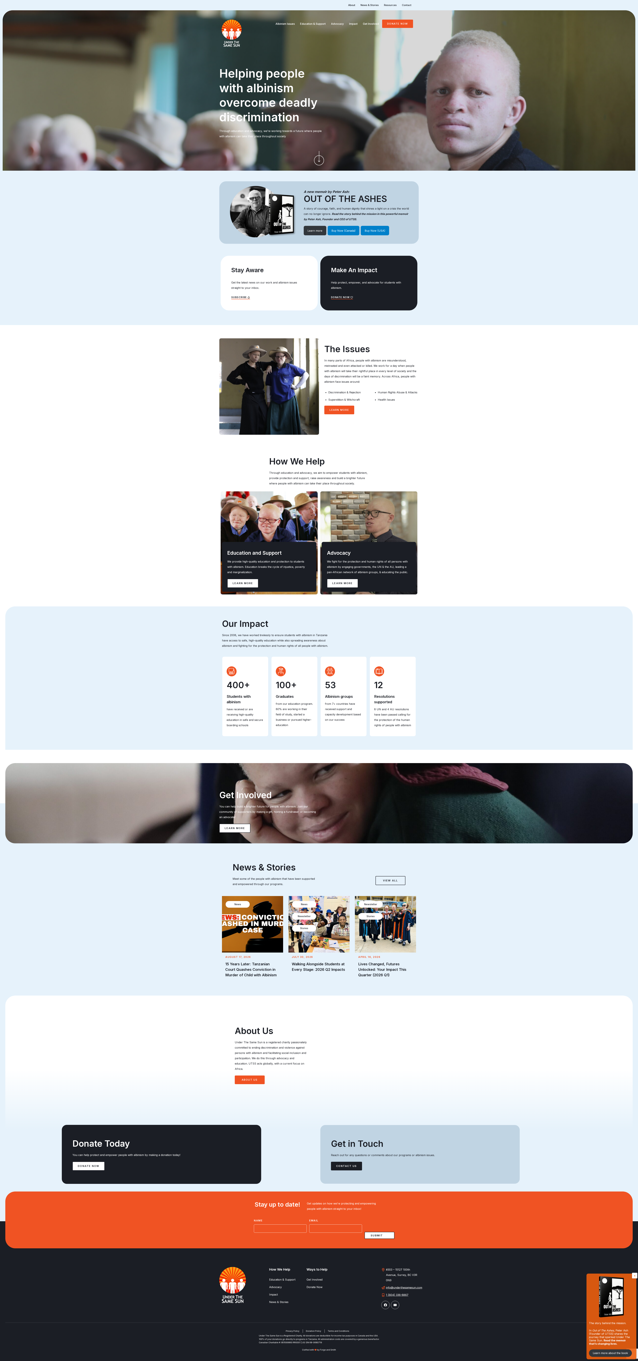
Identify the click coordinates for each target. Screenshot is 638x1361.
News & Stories (370, 5)
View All (390, 880)
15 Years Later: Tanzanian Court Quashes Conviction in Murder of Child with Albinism (251, 969)
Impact (353, 23)
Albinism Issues (285, 23)
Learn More (339, 409)
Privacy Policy (292, 1331)
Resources (390, 5)
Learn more (315, 230)
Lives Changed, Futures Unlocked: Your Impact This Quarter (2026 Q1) (382, 969)
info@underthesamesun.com (404, 1287)
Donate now (88, 1166)
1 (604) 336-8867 (397, 1295)
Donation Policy (313, 1331)
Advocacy (337, 23)
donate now (340, 297)
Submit (377, 1235)
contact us (346, 1166)
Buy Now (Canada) (343, 230)
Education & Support (313, 23)
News (237, 904)
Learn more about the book (610, 1353)
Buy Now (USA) (375, 230)
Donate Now (397, 23)
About (351, 5)
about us (250, 1079)
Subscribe (239, 297)
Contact (406, 5)
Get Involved (371, 23)
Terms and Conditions (338, 1331)
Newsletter (304, 916)
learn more (235, 828)
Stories (304, 928)
